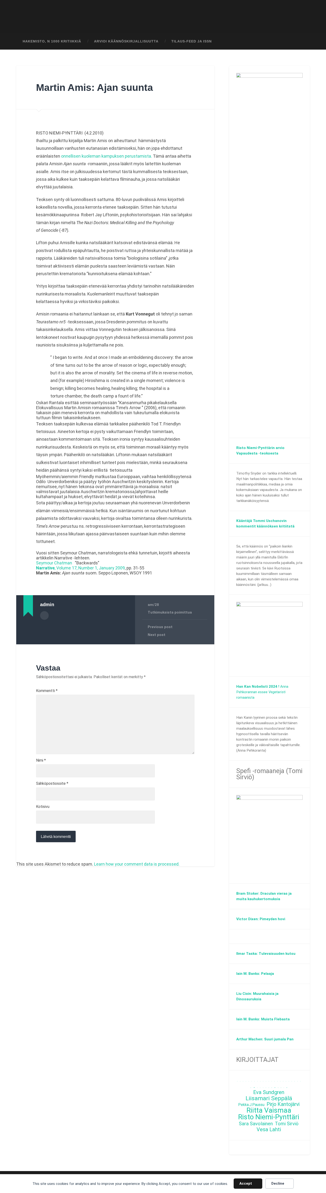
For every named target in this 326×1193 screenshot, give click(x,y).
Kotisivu (42, 807)
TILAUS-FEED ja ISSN (191, 41)
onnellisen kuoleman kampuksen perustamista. (106, 156)
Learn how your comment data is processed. (136, 864)
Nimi (41, 760)
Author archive (44, 615)
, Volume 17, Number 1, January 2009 (80, 567)
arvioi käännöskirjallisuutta (126, 41)
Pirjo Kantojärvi (283, 1104)
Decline (277, 1183)
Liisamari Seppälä (269, 1098)
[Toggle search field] (302, 41)
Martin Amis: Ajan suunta (94, 87)
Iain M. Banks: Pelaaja (255, 973)
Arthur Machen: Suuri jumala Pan (265, 1039)
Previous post (160, 627)
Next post (156, 635)
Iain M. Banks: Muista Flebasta (263, 1019)
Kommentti (47, 691)
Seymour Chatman (54, 562)
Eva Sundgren (268, 1092)
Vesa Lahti (269, 1129)
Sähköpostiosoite (52, 783)
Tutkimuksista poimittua (170, 612)
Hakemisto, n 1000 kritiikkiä (52, 41)
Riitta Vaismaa (269, 1110)
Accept (245, 1183)
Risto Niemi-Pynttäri (268, 1117)
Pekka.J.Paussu (251, 1104)
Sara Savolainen (256, 1123)
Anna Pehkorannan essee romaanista (262, 692)
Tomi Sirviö (287, 1123)
